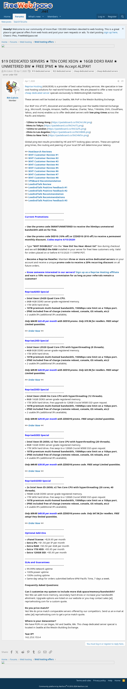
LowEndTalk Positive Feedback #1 (47, 187)
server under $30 (10, 74)
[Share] (118, 81)
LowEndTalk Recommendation (46, 193)
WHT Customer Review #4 (43, 164)
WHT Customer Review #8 (43, 177)
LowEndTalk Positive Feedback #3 (47, 200)
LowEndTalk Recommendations (46, 197)
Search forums (20, 21)
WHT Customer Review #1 (43, 154)
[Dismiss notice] (122, 29)
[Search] (122, 16)
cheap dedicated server (84, 71)
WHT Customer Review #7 (43, 174)
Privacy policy (99, 680)
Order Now (34, 330)
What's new (34, 16)
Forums (19, 16)
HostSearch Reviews (40, 151)
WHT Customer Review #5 (43, 167)
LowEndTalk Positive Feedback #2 (47, 190)
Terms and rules (83, 680)
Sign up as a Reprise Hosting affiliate (97, 272)
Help (110, 680)
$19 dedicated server (41, 71)
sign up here (110, 32)
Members (53, 16)
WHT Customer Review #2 (43, 158)
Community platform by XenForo (63, 686)
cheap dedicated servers (107, 71)
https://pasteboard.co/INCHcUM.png (71, 122)
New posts (6, 21)
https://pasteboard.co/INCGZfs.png (66, 128)
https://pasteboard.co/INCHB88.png (70, 131)
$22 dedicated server (62, 71)
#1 (122, 81)
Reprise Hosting (33, 86)
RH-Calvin (8, 71)
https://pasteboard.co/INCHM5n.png (68, 135)
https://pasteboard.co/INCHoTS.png (63, 125)
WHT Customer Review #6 (43, 171)
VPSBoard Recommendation (44, 180)
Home (7, 16)
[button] (43, 16)
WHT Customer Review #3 (43, 161)
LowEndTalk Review (39, 184)
